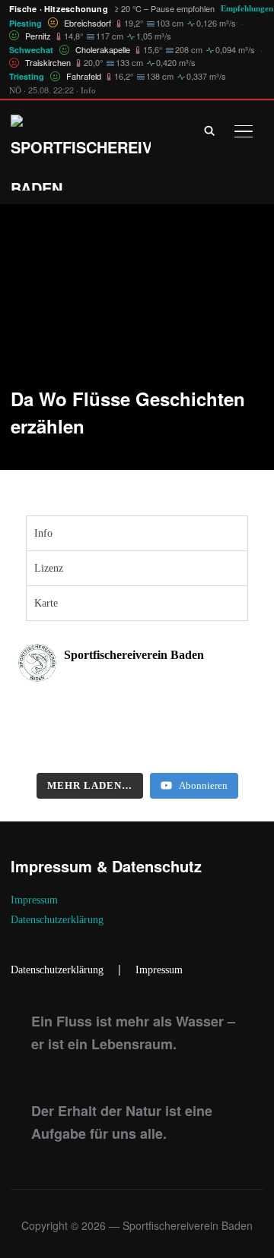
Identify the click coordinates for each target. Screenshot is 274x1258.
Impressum (34, 900)
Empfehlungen (247, 8)
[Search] (210, 130)
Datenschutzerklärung (57, 919)
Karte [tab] (46, 603)
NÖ (15, 90)
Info (88, 90)
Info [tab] (43, 533)
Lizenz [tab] (48, 568)
